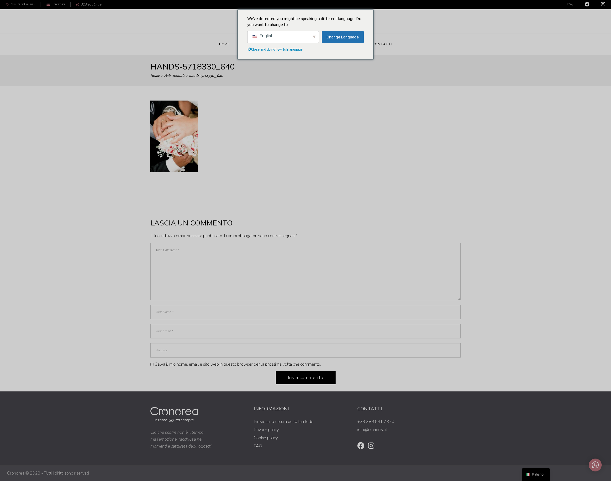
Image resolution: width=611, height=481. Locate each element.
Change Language (343, 37)
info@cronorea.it (372, 430)
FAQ (570, 4)
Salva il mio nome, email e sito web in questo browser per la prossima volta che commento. (238, 364)
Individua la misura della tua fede (283, 421)
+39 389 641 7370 (375, 421)
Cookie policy (266, 438)
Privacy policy (266, 430)
